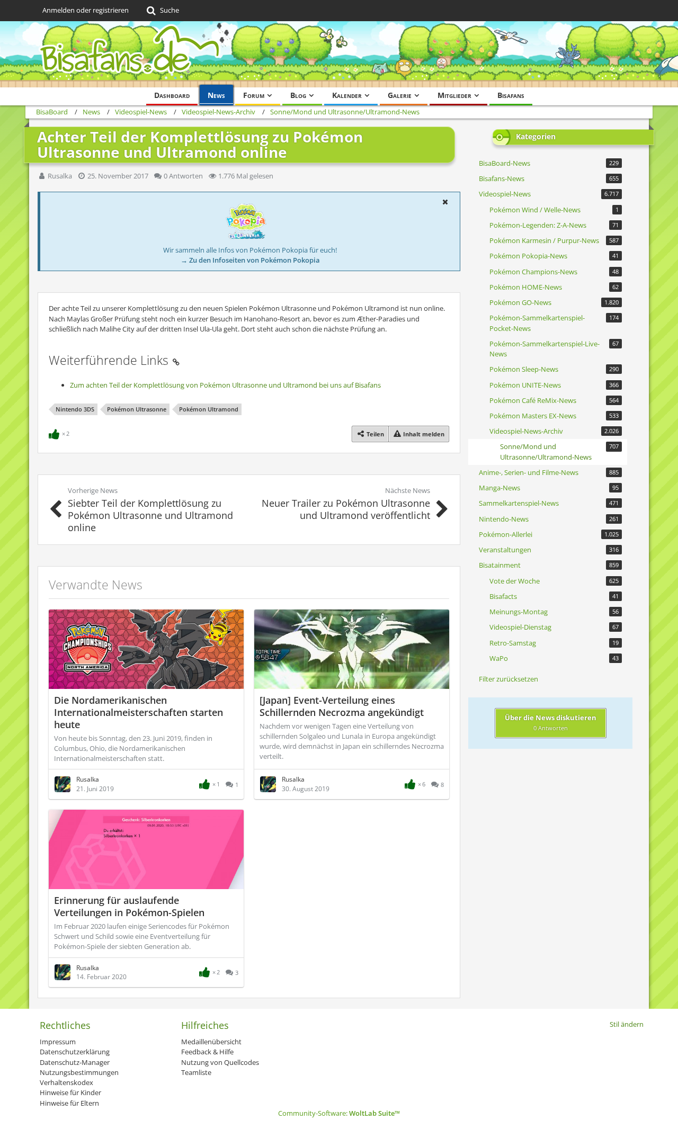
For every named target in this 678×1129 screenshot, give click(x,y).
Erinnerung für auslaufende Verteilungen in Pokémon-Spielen (129, 906)
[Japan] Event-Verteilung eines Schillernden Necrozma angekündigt (342, 706)
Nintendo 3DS (75, 409)
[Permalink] (176, 360)
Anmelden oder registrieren (85, 10)
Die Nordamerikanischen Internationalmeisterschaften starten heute (138, 712)
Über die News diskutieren (550, 722)
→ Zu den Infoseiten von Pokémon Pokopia (250, 260)
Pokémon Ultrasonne (136, 409)
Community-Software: (339, 1113)
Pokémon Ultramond (208, 409)
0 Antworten (183, 176)
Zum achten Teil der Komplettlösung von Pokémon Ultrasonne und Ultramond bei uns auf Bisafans (225, 385)
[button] (445, 202)
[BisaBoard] (339, 54)
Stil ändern (627, 1024)
